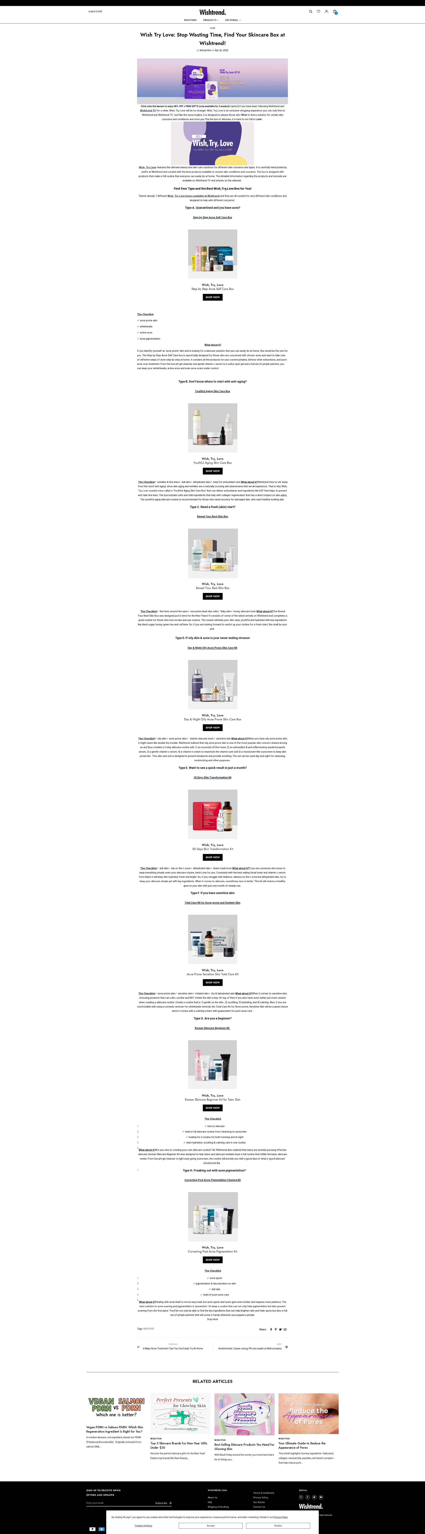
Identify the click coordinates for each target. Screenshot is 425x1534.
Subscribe (161, 1503)
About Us (212, 1497)
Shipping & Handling (218, 1507)
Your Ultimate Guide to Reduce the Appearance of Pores (302, 1445)
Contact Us (259, 1507)
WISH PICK (148, 1328)
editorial (231, 20)
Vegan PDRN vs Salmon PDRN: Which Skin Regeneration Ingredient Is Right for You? (114, 1429)
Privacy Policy (281, 1517)
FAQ (210, 1502)
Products (210, 20)
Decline (278, 1525)
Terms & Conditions (263, 1493)
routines (190, 20)
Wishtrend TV (148, 110)
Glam (212, 28)
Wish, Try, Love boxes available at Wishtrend (193, 195)
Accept (210, 1525)
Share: (262, 1329)
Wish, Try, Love (147, 167)
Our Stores (259, 1502)
